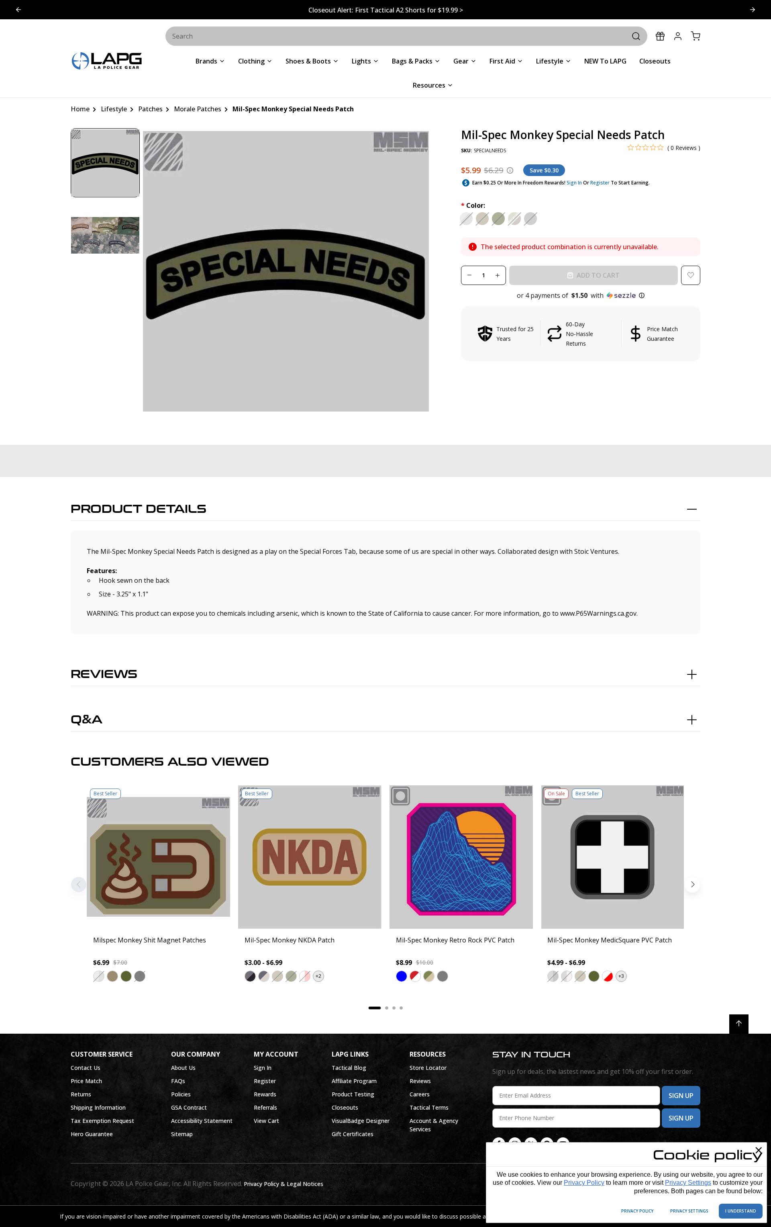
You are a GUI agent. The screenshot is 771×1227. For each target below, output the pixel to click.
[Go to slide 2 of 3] (18, 9)
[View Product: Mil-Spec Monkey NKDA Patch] (309, 857)
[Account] (678, 36)
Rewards (265, 1094)
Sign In (574, 182)
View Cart (266, 1121)
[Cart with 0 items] (695, 36)
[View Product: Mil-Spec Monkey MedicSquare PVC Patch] (612, 857)
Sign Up (681, 1095)
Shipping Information (98, 1107)
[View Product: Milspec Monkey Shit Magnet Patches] (158, 857)
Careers (420, 1094)
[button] (580, 295)
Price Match (86, 1081)
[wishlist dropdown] (690, 275)
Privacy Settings (688, 1182)
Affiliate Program (354, 1081)
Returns (81, 1094)
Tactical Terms (429, 1107)
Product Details (138, 509)
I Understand (740, 1211)
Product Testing (353, 1094)
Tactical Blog (349, 1067)
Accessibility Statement (202, 1121)
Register (600, 182)
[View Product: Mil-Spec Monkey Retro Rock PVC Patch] (461, 857)
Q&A (86, 720)
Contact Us (85, 1067)
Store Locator (428, 1067)
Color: (473, 205)
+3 (621, 976)
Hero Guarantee (92, 1134)
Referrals (265, 1107)
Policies (181, 1094)
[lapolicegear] (107, 62)
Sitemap (182, 1134)
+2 (318, 976)
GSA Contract (189, 1107)
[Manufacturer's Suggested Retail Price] (510, 170)
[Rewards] (660, 36)
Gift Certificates (352, 1134)
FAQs (178, 1081)
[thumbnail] (105, 163)
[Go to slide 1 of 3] (752, 9)
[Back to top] (739, 1024)
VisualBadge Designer (361, 1121)
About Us (183, 1067)
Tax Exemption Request (102, 1121)
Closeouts (345, 1107)
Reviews (104, 674)
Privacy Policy (584, 1182)
